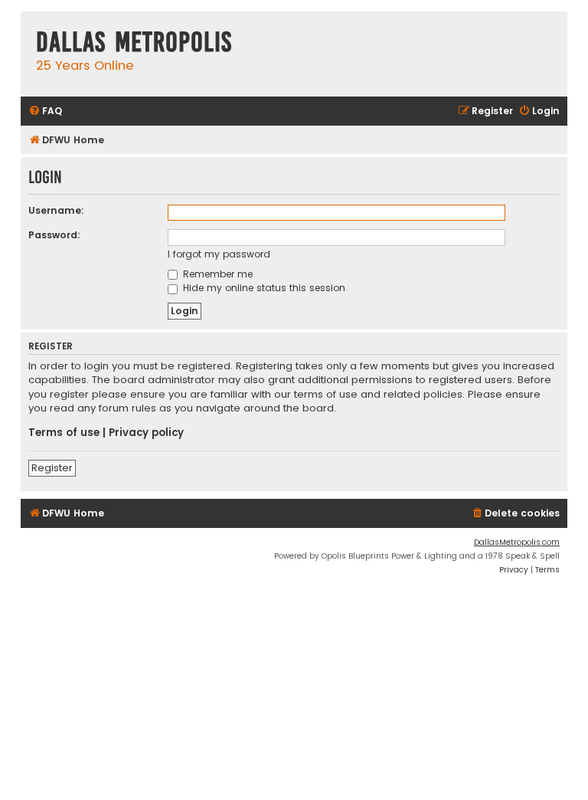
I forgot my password (219, 254)
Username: (56, 210)
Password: (54, 234)
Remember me (216, 273)
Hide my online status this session (262, 287)
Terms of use (64, 433)
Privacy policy (146, 433)
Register (52, 468)
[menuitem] (45, 111)
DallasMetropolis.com (517, 542)
